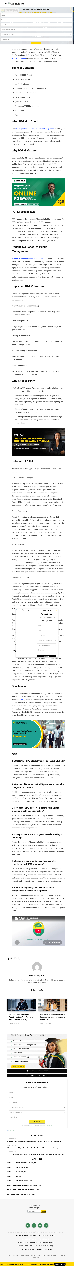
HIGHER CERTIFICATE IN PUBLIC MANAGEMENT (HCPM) (23, 1190)
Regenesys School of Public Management (28, 258)
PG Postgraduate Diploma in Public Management (34, 129)
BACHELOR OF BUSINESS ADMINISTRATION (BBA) (21, 1163)
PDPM (21, 699)
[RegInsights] (16, 3)
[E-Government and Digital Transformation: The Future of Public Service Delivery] (21, 1005)
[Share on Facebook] (4, 54)
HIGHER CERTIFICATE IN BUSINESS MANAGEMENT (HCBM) (24, 1185)
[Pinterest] (18, 958)
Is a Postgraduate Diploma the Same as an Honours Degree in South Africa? (52, 1017)
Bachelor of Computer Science (17, 1167)
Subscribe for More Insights (34, 1207)
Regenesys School (19, 58)
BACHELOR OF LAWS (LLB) (14, 1176)
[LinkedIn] (15, 958)
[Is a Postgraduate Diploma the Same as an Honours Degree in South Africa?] (52, 1005)
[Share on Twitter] (4, 59)
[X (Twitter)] (34, 1225)
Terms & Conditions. (47, 1125)
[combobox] (2, 24)
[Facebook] (28, 1225)
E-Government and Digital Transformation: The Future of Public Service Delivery (21, 1017)
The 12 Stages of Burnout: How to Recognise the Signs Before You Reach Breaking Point (35, 1154)
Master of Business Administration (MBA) (21, 1194)
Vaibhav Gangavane (37, 976)
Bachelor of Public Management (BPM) (20, 1181)
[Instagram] (40, 1225)
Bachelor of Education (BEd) (16, 1172)
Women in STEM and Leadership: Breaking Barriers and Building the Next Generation (34, 1141)
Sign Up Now (60, 1264)
